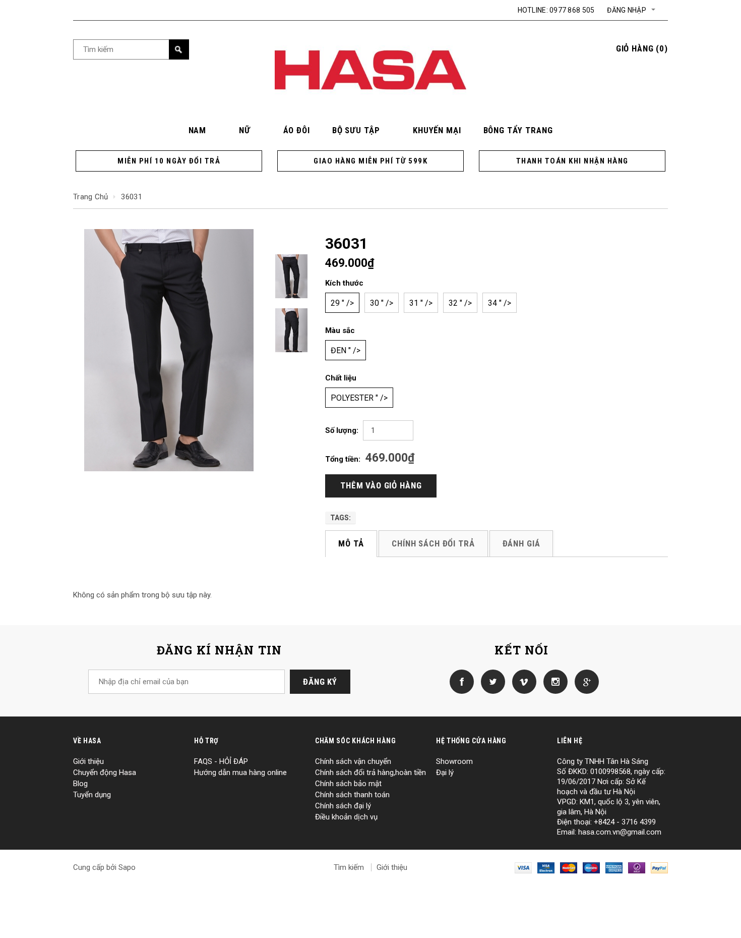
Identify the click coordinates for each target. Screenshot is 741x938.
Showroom (454, 761)
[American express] (614, 867)
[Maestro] (591, 867)
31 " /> (421, 303)
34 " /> (499, 303)
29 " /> (342, 303)
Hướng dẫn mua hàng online (240, 772)
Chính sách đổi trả (433, 543)
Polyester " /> (359, 398)
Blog (80, 783)
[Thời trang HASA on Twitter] (490, 681)
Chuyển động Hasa (104, 772)
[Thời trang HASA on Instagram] (553, 681)
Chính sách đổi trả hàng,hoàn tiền (370, 772)
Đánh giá (521, 543)
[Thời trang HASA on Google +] (584, 681)
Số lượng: (341, 430)
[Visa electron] (545, 867)
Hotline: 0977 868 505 (556, 10)
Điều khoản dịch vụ (346, 816)
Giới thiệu (88, 761)
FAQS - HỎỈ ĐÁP (221, 761)
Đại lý (445, 772)
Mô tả (351, 543)
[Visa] (523, 867)
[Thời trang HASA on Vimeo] (521, 681)
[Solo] (636, 867)
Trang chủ (90, 196)
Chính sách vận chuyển (353, 761)
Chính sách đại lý (343, 805)
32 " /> (460, 303)
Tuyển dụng (92, 794)
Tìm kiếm (349, 867)
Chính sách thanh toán (352, 794)
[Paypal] (659, 867)
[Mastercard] (568, 867)
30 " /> (381, 303)
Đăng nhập (626, 10)
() (642, 48)
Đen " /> (345, 350)
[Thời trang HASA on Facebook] (459, 681)
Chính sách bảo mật (348, 783)
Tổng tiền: (342, 459)
